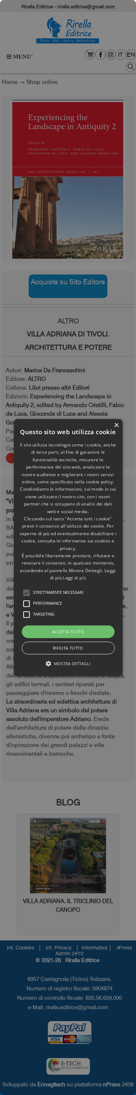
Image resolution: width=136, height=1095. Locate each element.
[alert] (68, 547)
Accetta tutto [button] (68, 631)
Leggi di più (74, 577)
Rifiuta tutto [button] (68, 648)
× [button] (116, 425)
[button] (26, 593)
